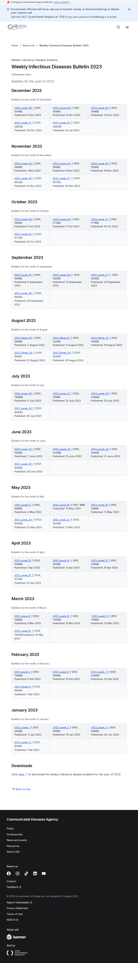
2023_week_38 (23, 293)
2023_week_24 (100, 449)
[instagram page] (17, 873)
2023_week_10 (61, 616)
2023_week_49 (61, 108)
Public (10, 828)
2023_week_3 (99, 727)
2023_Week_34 (61, 352)
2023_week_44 (61, 163)
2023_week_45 (99, 163)
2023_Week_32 (99, 338)
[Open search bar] (118, 27)
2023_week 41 (99, 219)
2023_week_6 (60, 672)
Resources (29, 45)
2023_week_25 (23, 464)
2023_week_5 (22, 672)
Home (14, 45)
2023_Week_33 (23, 352)
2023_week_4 (22, 742)
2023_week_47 (61, 178)
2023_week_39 (23, 219)
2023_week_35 (22, 275)
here (21, 774)
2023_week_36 (61, 275)
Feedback (12, 887)
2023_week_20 (23, 519)
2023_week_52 (61, 122)
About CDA (13, 851)
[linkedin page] (35, 873)
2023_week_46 (23, 178)
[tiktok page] (26, 873)
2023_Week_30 (23, 338)
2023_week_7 (99, 672)
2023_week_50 (99, 108)
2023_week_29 (23, 408)
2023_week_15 (99, 560)
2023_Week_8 (22, 686)
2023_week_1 (21, 727)
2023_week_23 (61, 449)
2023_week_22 (23, 449)
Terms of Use (15, 914)
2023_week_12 (22, 631)
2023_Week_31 (61, 338)
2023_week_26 (23, 393)
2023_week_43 (23, 163)
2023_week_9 (22, 616)
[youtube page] (44, 873)
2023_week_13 (22, 560)
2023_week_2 (61, 727)
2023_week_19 (99, 505)
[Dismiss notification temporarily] (129, 9)
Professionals (15, 834)
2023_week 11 (100, 616)
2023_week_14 (61, 560)
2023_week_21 (61, 519)
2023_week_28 (99, 393)
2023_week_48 (23, 108)
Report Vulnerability (18, 902)
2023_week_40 (61, 219)
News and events (17, 840)
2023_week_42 (22, 234)
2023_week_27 (61, 393)
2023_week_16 (22, 575)
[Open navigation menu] (127, 27)
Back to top (22, 789)
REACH (11, 919)
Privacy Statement (17, 908)
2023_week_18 (61, 505)
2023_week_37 (99, 275)
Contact (11, 881)
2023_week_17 (22, 505)
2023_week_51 (22, 122)
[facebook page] (9, 873)
